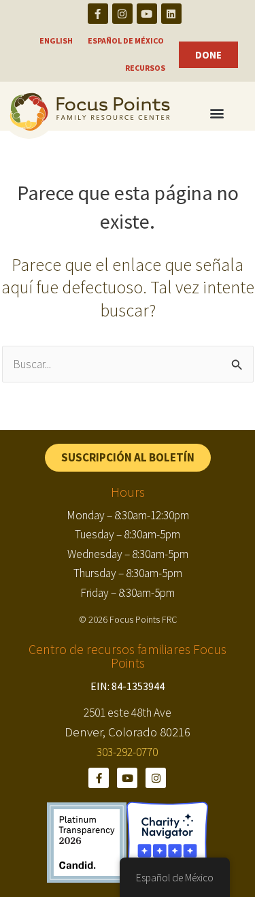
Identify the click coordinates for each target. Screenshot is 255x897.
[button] (128, 458)
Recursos (145, 68)
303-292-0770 (127, 752)
